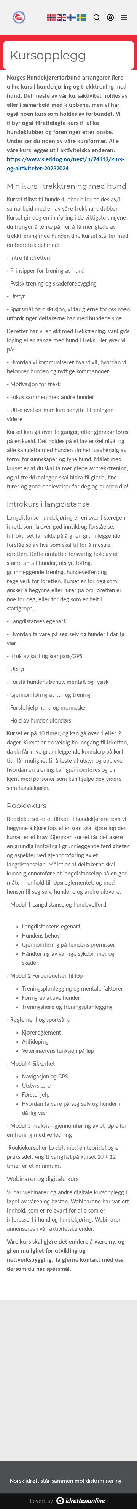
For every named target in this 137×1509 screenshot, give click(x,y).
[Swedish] (82, 17)
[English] (62, 17)
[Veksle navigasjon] (124, 17)
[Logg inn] (110, 17)
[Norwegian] (52, 17)
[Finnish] (72, 17)
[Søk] (97, 17)
